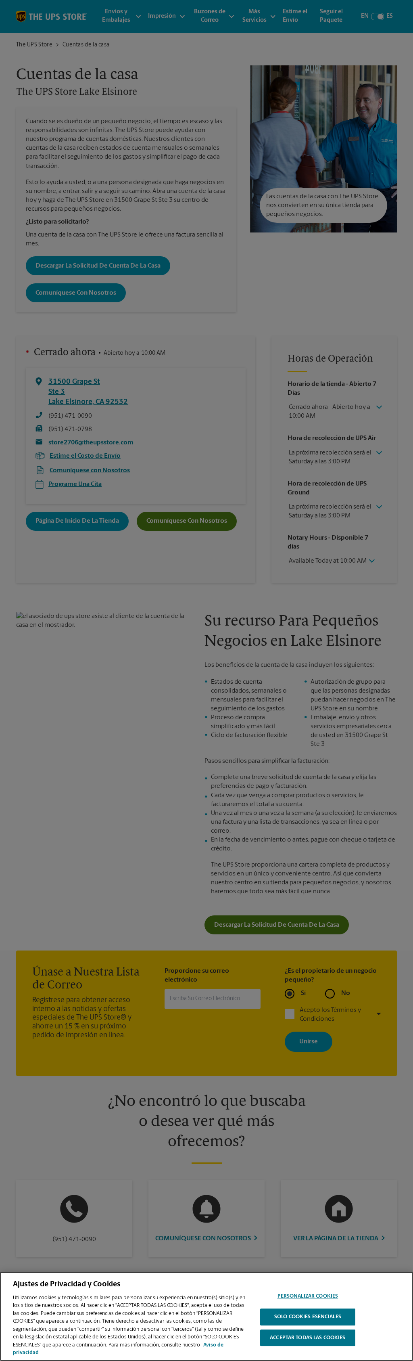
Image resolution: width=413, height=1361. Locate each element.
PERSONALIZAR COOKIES (307, 1296)
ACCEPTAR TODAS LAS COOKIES (307, 1337)
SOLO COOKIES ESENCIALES (307, 1316)
